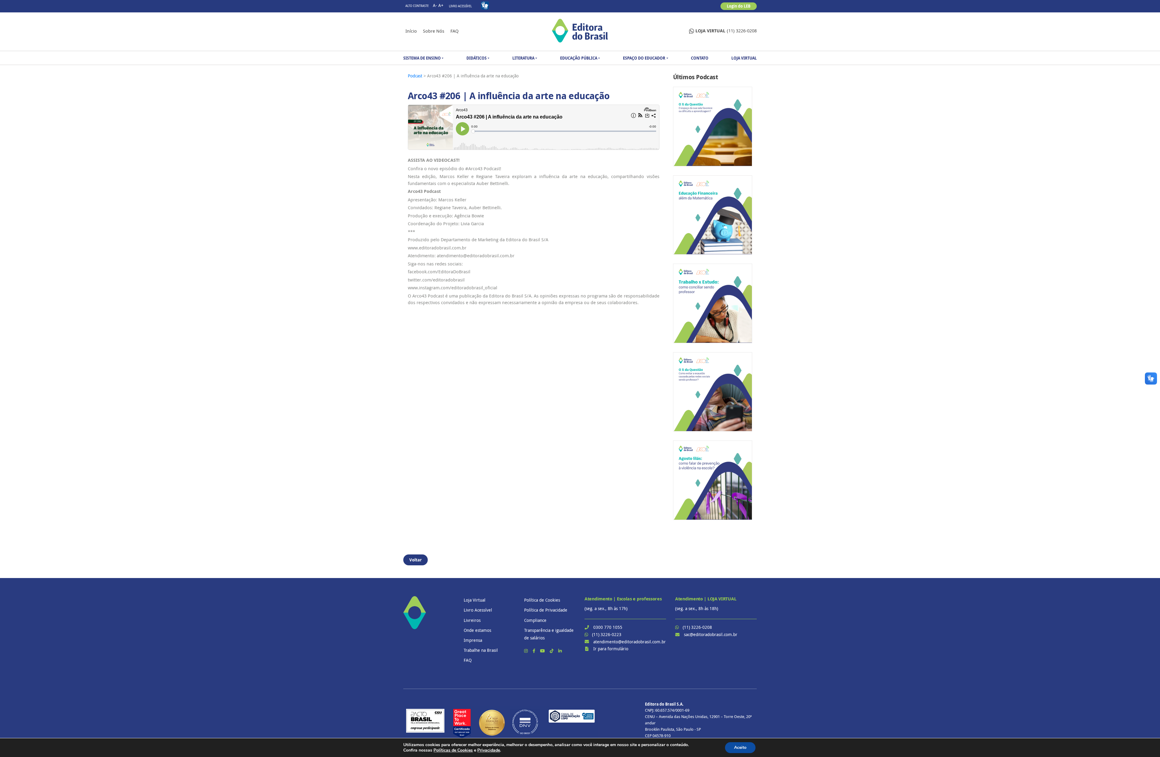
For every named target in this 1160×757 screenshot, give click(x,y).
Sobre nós (433, 31)
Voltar (415, 560)
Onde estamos (477, 630)
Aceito (740, 747)
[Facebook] (534, 651)
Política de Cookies (542, 600)
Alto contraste (417, 6)
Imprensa (473, 640)
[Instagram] (526, 651)
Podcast (416, 76)
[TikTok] (552, 651)
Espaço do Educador (644, 58)
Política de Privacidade (545, 610)
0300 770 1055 (607, 627)
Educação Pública (578, 58)
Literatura (523, 58)
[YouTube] (543, 651)
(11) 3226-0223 (606, 634)
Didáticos (476, 58)
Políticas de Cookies (453, 750)
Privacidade (488, 750)
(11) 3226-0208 (726, 31)
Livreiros (472, 620)
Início (411, 31)
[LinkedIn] (560, 651)
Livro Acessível (460, 6)
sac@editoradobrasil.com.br (710, 634)
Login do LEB (738, 6)
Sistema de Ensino (422, 58)
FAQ (454, 31)
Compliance (535, 620)
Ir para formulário (610, 648)
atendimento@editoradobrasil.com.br (629, 642)
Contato (699, 58)
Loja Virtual (744, 58)
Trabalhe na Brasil (481, 650)
